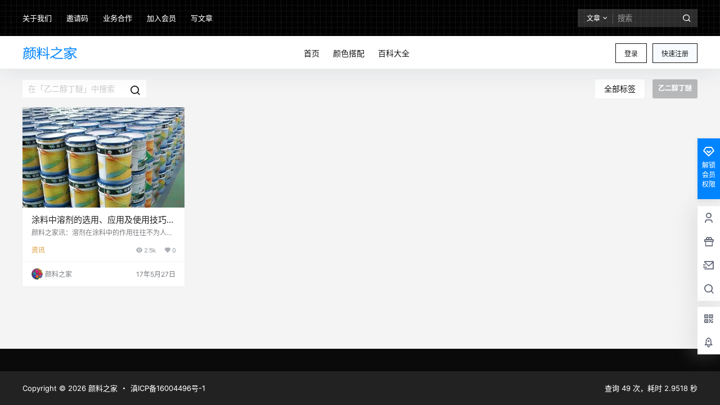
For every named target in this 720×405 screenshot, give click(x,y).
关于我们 (37, 18)
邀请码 (77, 18)
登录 (631, 54)
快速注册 (675, 54)
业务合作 (117, 18)
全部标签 (620, 88)
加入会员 (161, 18)
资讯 (38, 250)
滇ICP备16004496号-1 (167, 388)
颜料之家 (102, 388)
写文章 (202, 18)
